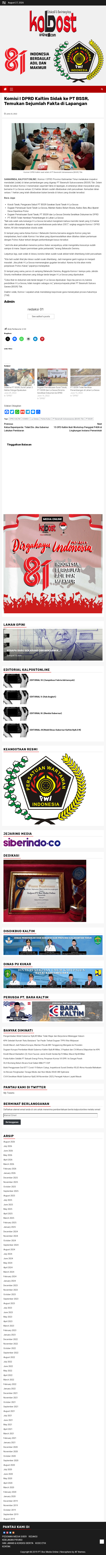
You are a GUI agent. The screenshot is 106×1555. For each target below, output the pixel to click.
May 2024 (7, 1263)
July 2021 (7, 1415)
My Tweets (8, 1093)
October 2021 (9, 1402)
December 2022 (10, 1339)
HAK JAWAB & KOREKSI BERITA (17, 1543)
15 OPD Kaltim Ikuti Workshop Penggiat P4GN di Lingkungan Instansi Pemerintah (78, 427)
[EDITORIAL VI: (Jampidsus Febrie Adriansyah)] (15, 681)
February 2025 (9, 1222)
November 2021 (10, 1397)
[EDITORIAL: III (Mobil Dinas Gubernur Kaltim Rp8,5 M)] (15, 730)
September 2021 (10, 1406)
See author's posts (41, 316)
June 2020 (8, 1474)
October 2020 (9, 1456)
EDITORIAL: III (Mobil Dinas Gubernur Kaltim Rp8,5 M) (55, 730)
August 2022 (9, 1357)
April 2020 (7, 1483)
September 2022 (10, 1352)
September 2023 (10, 1299)
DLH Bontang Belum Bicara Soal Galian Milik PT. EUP (26, 1063)
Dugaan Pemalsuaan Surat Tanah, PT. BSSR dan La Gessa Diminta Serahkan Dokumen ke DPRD (53, 214)
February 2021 (9, 1438)
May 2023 (7, 1317)
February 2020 (9, 1492)
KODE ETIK (40, 1543)
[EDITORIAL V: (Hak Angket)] (15, 697)
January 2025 (9, 1227)
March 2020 (8, 1487)
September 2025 (10, 1191)
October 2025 (9, 1186)
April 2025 (7, 1213)
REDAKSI (33, 1536)
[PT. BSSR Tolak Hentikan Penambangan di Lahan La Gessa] (85, 377)
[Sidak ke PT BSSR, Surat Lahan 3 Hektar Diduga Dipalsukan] (19, 377)
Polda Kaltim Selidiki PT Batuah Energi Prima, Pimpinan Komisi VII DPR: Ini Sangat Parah (42, 1058)
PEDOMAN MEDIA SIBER (14, 1536)
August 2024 (9, 1249)
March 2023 (8, 1326)
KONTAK (6, 1546)
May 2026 (7, 1155)
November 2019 (10, 1505)
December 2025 (10, 1177)
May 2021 (7, 1424)
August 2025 (9, 1195)
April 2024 (7, 1267)
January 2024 (9, 1281)
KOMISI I (25, 419)
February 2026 (9, 1168)
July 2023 (7, 1308)
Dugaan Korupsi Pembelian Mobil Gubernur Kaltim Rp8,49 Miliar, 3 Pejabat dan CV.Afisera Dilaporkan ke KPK (51, 1049)
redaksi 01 (35, 309)
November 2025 (10, 1182)
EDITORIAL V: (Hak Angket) (43, 697)
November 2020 (10, 1451)
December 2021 (10, 1393)
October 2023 (9, 1294)
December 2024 (10, 1231)
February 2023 (9, 1330)
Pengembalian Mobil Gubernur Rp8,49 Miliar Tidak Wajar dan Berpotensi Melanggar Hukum (43, 1036)
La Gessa (35, 419)
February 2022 (9, 1384)
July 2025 (7, 1200)
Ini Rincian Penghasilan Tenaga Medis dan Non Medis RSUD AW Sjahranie (36, 1072)
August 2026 (9, 1142)
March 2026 (8, 1164)
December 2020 (10, 1447)
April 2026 (7, 1159)
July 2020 (7, 1469)
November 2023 (10, 1290)
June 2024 (8, 1258)
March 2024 (8, 1272)
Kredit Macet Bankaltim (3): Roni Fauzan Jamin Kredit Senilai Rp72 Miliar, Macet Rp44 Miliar (44, 1054)
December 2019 (10, 1501)
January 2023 (9, 1335)
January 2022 (9, 1388)
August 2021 (9, 1411)
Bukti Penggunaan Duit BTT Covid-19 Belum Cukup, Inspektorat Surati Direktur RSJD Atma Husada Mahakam (52, 1067)
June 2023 (8, 1312)
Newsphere (65, 1552)
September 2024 (10, 1245)
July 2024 (7, 1254)
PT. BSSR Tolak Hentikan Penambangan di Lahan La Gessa (35, 217)
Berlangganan (12, 1122)
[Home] (5, 89)
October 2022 (9, 1348)
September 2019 (10, 1514)
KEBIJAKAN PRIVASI (12, 1540)
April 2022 (7, 1375)
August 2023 (9, 1303)
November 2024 (10, 1236)
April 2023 (7, 1321)
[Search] (102, 89)
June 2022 (8, 1366)
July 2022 (7, 1361)
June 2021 (8, 1420)
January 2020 (9, 1496)
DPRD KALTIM (15, 419)
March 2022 (8, 1379)
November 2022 (10, 1344)
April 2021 (7, 1429)
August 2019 (9, 1519)
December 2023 (10, 1285)
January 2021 (9, 1442)
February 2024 (9, 1276)
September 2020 (10, 1460)
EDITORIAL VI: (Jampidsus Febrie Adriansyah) (52, 680)
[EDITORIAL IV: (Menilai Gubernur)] (15, 714)
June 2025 (8, 1204)
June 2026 (8, 1150)
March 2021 (8, 1433)
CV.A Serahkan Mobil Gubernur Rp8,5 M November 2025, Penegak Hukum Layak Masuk (42, 1076)
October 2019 (9, 1510)
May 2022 (7, 1370)
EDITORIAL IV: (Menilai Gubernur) (46, 713)
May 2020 (7, 1478)
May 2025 (7, 1209)
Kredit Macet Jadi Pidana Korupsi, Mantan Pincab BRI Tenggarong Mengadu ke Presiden (42, 1045)
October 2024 (9, 1240)
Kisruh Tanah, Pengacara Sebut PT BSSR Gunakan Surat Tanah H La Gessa (42, 204)
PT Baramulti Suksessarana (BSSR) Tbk (68, 419)
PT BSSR (89, 419)
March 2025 (8, 1218)
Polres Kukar (46, 419)
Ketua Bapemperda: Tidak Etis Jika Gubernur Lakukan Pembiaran (26, 427)
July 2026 (7, 1146)
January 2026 (9, 1173)
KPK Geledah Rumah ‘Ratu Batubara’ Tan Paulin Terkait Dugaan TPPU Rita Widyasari (41, 1040)
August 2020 (9, 1465)
